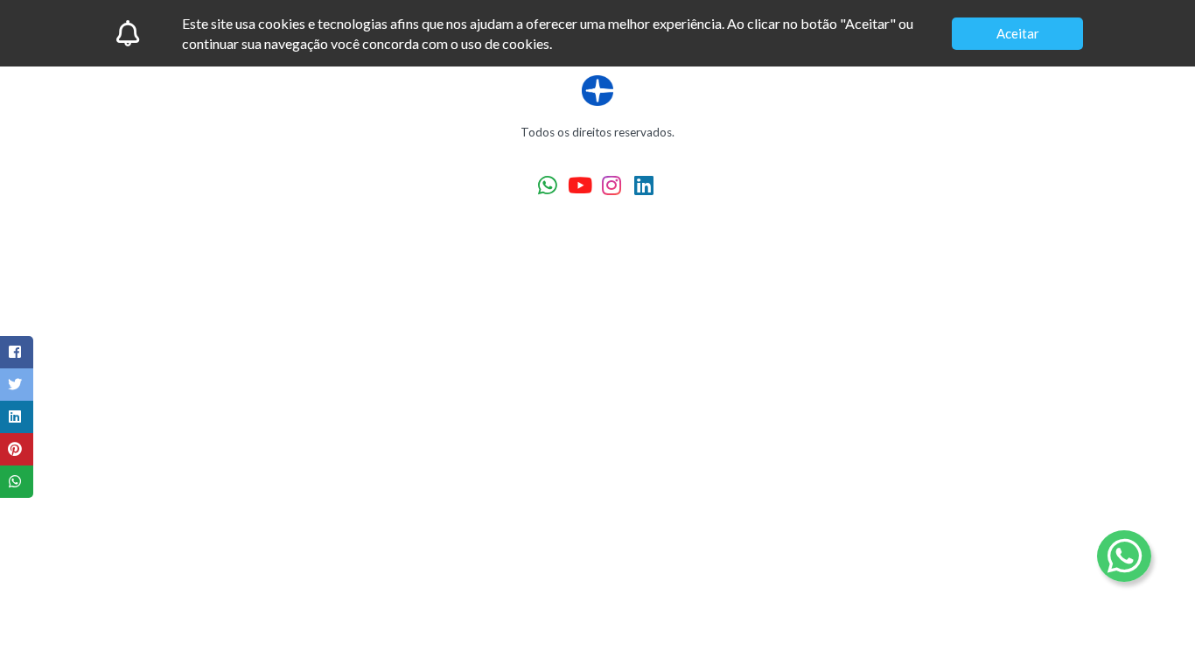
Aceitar (1017, 33)
